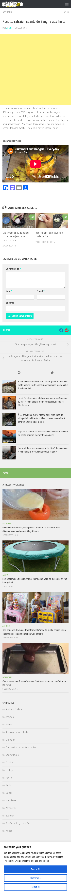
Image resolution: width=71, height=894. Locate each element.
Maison (9, 792)
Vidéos (8, 830)
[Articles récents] (19, 372)
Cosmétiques (12, 754)
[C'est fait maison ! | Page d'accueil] (16, 4)
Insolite (9, 777)
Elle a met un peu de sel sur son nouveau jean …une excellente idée (15, 236)
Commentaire (13, 268)
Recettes (6, 523)
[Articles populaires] (52, 372)
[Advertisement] (35, 69)
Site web (10, 302)
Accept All (35, 869)
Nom (9, 291)
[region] (35, 868)
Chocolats (10, 739)
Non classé (11, 800)
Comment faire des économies (20, 747)
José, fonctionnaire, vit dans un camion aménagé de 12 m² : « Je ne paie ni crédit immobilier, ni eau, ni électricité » (43, 402)
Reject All (35, 887)
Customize (35, 878)
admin (9, 28)
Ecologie (9, 770)
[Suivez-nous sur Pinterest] (67, 330)
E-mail (40, 291)
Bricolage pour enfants (16, 732)
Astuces (7, 12)
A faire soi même (13, 709)
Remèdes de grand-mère (17, 823)
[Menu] (67, 4)
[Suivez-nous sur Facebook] (61, 330)
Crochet (9, 762)
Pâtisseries (7, 677)
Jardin (5, 575)
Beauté (8, 724)
